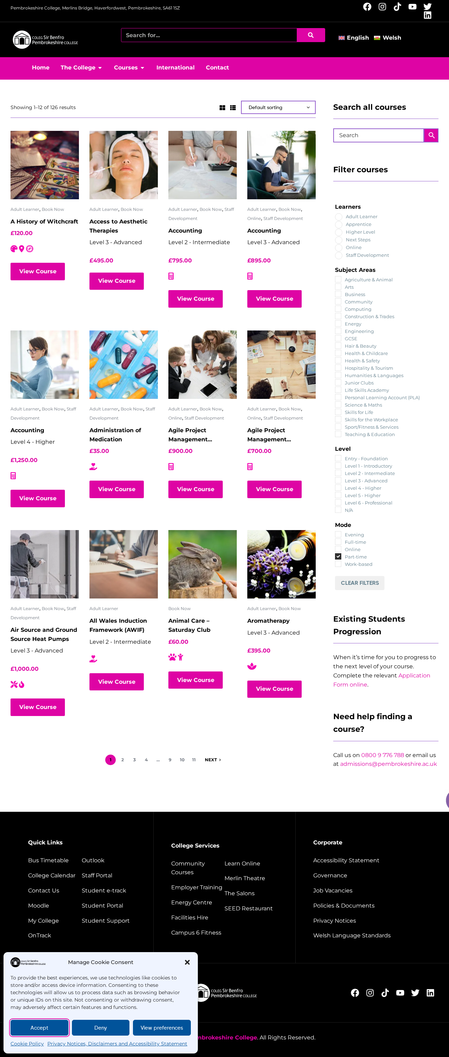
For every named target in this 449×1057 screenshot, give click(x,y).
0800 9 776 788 (382, 755)
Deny (100, 1028)
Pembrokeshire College (222, 1037)
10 (182, 759)
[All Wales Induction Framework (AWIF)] (123, 564)
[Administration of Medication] (123, 364)
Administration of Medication (115, 435)
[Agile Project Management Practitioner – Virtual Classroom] (281, 364)
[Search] (311, 35)
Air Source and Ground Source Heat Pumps (44, 634)
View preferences (162, 1028)
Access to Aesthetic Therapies (118, 226)
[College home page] (46, 39)
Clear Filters (360, 582)
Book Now (53, 209)
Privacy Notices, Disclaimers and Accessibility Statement (117, 1044)
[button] (187, 962)
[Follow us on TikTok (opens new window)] (399, 6)
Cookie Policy (27, 1044)
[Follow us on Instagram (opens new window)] (384, 6)
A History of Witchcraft (44, 221)
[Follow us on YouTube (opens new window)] (414, 6)
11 (194, 759)
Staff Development (283, 218)
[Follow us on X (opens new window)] (429, 6)
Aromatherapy (268, 620)
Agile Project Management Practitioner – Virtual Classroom (277, 435)
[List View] (232, 107)
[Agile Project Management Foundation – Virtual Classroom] (202, 364)
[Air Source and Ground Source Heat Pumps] (45, 564)
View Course (37, 271)
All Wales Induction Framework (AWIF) (118, 625)
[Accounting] (202, 165)
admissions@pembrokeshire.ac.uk (388, 764)
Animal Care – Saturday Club (189, 625)
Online (254, 218)
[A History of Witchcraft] (45, 165)
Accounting (185, 230)
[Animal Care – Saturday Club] (202, 564)
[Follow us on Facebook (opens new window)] (369, 6)
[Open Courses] (142, 67)
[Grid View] (222, 107)
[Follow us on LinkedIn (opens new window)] (429, 15)
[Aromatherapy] (281, 564)
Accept (39, 1028)
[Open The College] (100, 67)
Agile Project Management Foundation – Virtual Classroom (198, 435)
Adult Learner (25, 209)
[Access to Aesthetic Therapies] (123, 165)
